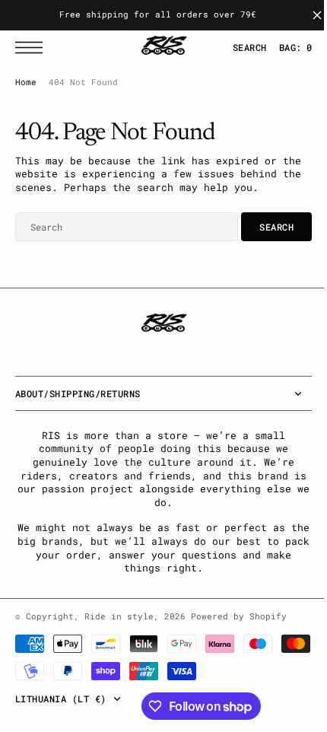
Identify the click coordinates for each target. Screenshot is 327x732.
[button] (32, 47)
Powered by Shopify (239, 629)
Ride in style (119, 629)
